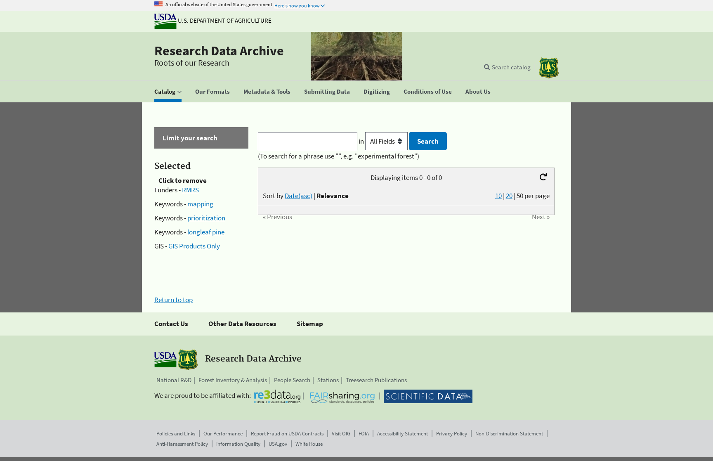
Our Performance (223, 433)
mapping (200, 203)
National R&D (173, 380)
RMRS (190, 189)
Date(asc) (298, 195)
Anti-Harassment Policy (182, 443)
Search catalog (511, 67)
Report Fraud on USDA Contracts (287, 433)
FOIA (364, 433)
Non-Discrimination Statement (509, 433)
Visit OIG (341, 433)
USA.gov (278, 443)
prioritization (206, 217)
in (362, 141)
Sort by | (306, 195)
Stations (328, 380)
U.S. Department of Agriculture (224, 20)
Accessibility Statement (402, 433)
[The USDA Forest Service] (549, 67)
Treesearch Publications (376, 380)
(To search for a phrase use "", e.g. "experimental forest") (338, 156)
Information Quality (238, 443)
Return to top (173, 299)
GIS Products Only (194, 246)
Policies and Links (175, 433)
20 (509, 195)
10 (498, 195)
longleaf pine (205, 231)
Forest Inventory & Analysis (232, 380)
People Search (292, 380)
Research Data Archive (219, 51)
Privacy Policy (451, 433)
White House (309, 443)
